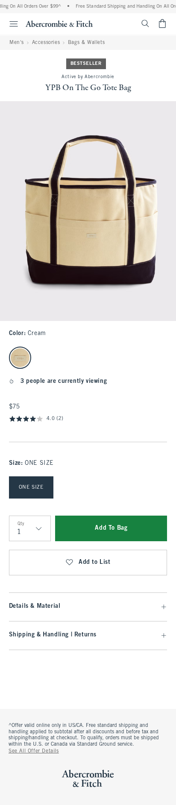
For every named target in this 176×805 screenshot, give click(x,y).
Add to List (95, 562)
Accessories (46, 42)
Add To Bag (111, 528)
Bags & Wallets (86, 42)
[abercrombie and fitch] (59, 23)
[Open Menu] (10, 24)
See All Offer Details (34, 751)
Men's (16, 42)
